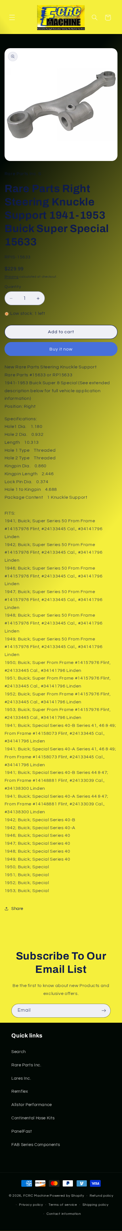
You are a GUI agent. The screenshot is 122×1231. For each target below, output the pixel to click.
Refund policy (101, 1195)
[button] (11, 17)
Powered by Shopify (67, 1195)
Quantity (13, 287)
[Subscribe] (103, 1011)
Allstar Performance (31, 1105)
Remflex (19, 1091)
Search (18, 1052)
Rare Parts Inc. (26, 1065)
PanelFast (21, 1131)
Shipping (12, 276)
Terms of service (63, 1204)
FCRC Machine (36, 1195)
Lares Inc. (21, 1078)
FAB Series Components (35, 1145)
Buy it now (61, 349)
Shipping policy (95, 1204)
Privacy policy (31, 1204)
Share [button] (17, 909)
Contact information (64, 1213)
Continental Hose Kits (32, 1118)
